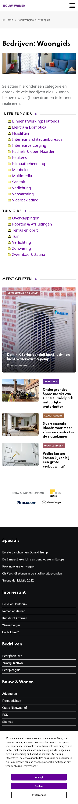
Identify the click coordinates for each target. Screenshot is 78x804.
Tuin (16, 236)
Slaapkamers (53, 415)
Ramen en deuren (13, 611)
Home (9, 19)
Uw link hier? (10, 632)
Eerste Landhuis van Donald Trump (25, 552)
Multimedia (22, 175)
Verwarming (23, 193)
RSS (5, 715)
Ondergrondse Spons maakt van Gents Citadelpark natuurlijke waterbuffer (58, 398)
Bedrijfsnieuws (12, 656)
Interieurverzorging (29, 145)
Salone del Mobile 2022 (18, 580)
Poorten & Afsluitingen (32, 224)
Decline (39, 786)
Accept (39, 777)
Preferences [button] (29, 766)
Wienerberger (11, 625)
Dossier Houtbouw (14, 604)
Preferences (39, 795)
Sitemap (7, 722)
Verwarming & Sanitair (23, 293)
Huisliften (20, 133)
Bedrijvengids (26, 19)
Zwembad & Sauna (28, 254)
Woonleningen (53, 445)
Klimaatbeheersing (28, 163)
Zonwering (21, 248)
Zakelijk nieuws (12, 663)
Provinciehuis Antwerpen (18, 566)
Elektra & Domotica (29, 127)
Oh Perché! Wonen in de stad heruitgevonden (32, 573)
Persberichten (11, 701)
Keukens (19, 157)
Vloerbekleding (25, 200)
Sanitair (18, 181)
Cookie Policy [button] (16, 762)
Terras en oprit (25, 230)
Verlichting (21, 187)
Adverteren (9, 694)
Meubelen (21, 169)
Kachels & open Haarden (33, 151)
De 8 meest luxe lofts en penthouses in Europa (33, 559)
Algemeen (50, 381)
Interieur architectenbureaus (37, 139)
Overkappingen (25, 218)
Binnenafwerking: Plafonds (35, 121)
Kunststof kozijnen (14, 618)
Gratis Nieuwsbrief (14, 708)
